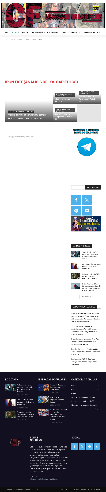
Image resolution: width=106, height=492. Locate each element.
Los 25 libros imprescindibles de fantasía (57, 400)
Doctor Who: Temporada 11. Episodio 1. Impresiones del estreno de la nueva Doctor (59, 414)
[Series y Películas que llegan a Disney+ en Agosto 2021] (43, 387)
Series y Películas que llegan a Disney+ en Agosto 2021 (58, 387)
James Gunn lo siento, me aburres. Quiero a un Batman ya (91, 266)
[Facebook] (76, 200)
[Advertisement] (53, 60)
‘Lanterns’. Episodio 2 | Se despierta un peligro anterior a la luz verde (91, 276)
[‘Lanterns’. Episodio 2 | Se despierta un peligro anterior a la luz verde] (75, 276)
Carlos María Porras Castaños (81, 313)
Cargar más (85, 297)
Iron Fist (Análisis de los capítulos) (21, 111)
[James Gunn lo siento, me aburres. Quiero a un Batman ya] (75, 266)
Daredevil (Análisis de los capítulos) (63, 94)
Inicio (7, 39)
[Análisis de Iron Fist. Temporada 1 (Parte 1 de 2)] (65, 113)
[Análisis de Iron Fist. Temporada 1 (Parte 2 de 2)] (89, 95)
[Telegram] (76, 211)
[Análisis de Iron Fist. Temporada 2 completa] (29, 104)
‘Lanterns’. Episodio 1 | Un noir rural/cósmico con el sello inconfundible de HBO (85, 341)
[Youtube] (87, 211)
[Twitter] (87, 200)
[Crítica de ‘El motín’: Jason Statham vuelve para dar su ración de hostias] (75, 254)
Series (13, 39)
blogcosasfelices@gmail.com (44, 479)
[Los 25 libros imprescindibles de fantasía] (43, 399)
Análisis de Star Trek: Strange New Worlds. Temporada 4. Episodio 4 (85, 351)
